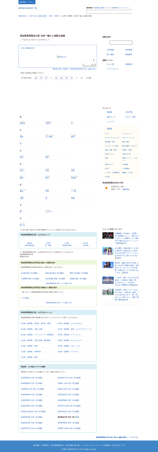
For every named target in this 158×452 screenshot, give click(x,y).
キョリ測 (110, 64)
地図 (35, 273)
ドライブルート (113, 69)
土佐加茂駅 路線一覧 (52, 279)
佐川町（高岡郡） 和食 (29, 346)
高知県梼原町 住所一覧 (29, 423)
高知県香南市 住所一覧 (29, 394)
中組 (21, 171)
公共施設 (125, 164)
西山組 (73, 178)
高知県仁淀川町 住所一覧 (67, 428)
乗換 (102, 8)
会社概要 (36, 445)
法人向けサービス (118, 445)
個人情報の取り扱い (74, 445)
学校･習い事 (126, 154)
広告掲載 (106, 445)
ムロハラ (48, 212)
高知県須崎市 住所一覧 (29, 406)
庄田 (21, 157)
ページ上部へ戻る (117, 437)
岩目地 (22, 123)
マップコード (124, 8)
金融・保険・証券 (111, 150)
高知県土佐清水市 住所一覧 (31, 411)
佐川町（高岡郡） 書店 (29, 357)
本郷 (73, 198)
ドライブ (108, 8)
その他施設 (126, 168)
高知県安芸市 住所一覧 (66, 411)
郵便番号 (115, 8)
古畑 (21, 198)
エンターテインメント (112, 138)
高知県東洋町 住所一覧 (29, 417)
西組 (21, 178)
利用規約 (45, 445)
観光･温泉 (125, 142)
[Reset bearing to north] (93, 60)
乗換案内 (128, 64)
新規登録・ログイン (27, 2)
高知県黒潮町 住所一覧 (66, 400)
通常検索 (89, 8)
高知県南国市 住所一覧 (29, 383)
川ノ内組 (48, 137)
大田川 (48, 123)
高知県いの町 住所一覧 (66, 383)
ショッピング (126, 133)
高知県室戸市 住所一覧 (29, 428)
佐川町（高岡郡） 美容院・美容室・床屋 (35, 323)
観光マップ (111, 117)
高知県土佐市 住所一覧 (66, 389)
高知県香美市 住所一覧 (66, 394)
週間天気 (126, 189)
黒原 (73, 137)
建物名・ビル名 (127, 172)
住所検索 (128, 50)
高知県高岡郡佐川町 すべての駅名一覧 (58, 283)
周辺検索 (97, 8)
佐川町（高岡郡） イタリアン (68, 352)
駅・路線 (110, 54)
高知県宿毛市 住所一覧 (29, 400)
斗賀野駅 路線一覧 (27, 279)
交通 (106, 158)
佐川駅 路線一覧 (27, 273)
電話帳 (109, 112)
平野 (47, 191)
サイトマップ (135, 2)
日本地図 (110, 50)
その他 (107, 177)
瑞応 (47, 157)
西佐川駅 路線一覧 (52, 273)
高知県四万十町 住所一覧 (30, 389)
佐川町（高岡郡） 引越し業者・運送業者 (35, 340)
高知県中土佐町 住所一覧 (67, 406)
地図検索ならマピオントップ (115, 2)
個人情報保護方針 (57, 445)
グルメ (107, 133)
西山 (47, 178)
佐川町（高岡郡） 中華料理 (31, 352)
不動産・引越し (127, 150)
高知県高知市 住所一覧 (29, 378)
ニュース (110, 121)
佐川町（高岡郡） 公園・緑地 (31, 329)
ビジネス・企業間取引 (112, 172)
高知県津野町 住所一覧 (66, 423)
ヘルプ (128, 2)
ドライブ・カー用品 (111, 146)
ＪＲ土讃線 (25, 298)
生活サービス (109, 154)
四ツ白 (22, 225)
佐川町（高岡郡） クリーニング (69, 335)
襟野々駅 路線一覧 (76, 273)
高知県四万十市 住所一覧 (67, 378)
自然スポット (109, 164)
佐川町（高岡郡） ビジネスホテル (70, 323)
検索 (136, 12)
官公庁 (107, 168)
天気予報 (128, 112)
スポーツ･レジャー (128, 138)
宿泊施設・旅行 (110, 142)
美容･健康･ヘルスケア (129, 146)
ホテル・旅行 (130, 117)
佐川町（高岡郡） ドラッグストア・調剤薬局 (37, 335)
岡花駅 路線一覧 (76, 279)
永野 (73, 171)
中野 (47, 171)
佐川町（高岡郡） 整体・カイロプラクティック (75, 329)
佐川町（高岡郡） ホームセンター (70, 340)
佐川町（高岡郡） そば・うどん (69, 346)
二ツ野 (73, 191)
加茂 (21, 137)
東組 (21, 191)
